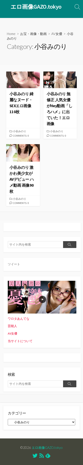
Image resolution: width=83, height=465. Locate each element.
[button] (23, 80)
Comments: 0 (21, 135)
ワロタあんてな (18, 319)
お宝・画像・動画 (33, 34)
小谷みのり (19, 131)
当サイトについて (20, 341)
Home (11, 34)
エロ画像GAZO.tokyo (47, 448)
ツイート (14, 264)
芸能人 (12, 326)
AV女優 (56, 34)
